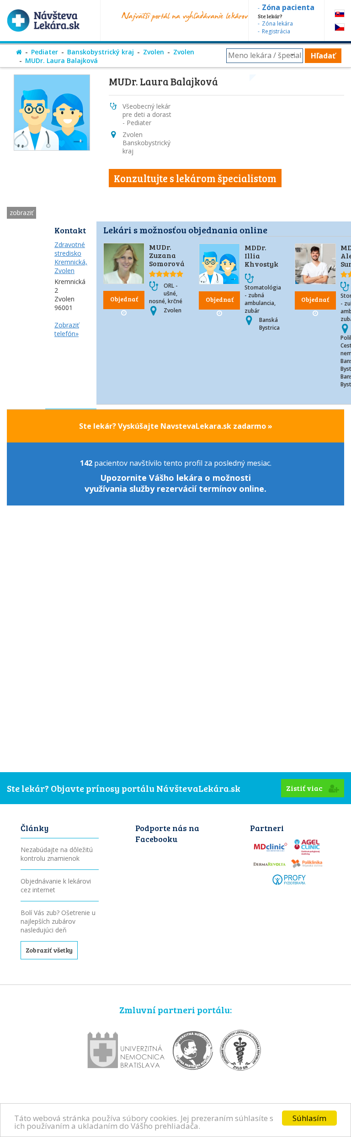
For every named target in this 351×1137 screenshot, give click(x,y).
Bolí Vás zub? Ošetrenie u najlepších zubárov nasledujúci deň (58, 921)
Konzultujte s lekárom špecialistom (195, 178)
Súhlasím (309, 1118)
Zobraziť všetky (49, 950)
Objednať (124, 299)
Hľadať (323, 56)
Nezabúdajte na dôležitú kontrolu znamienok (57, 854)
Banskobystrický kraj (100, 51)
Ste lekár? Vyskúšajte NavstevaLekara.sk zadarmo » (175, 426)
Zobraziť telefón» (66, 329)
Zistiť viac (305, 788)
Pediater (44, 51)
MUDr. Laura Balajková (61, 60)
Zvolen (153, 51)
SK (340, 13)
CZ (340, 27)
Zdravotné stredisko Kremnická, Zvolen (70, 257)
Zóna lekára (277, 23)
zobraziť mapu (21, 213)
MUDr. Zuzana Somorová (167, 255)
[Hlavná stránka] (19, 51)
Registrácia (276, 31)
